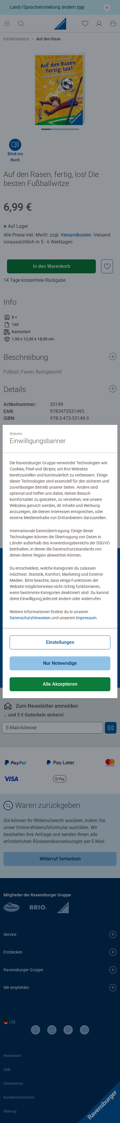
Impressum (86, 617)
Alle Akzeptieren (60, 684)
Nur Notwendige (60, 663)
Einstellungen (60, 642)
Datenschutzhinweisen (30, 617)
